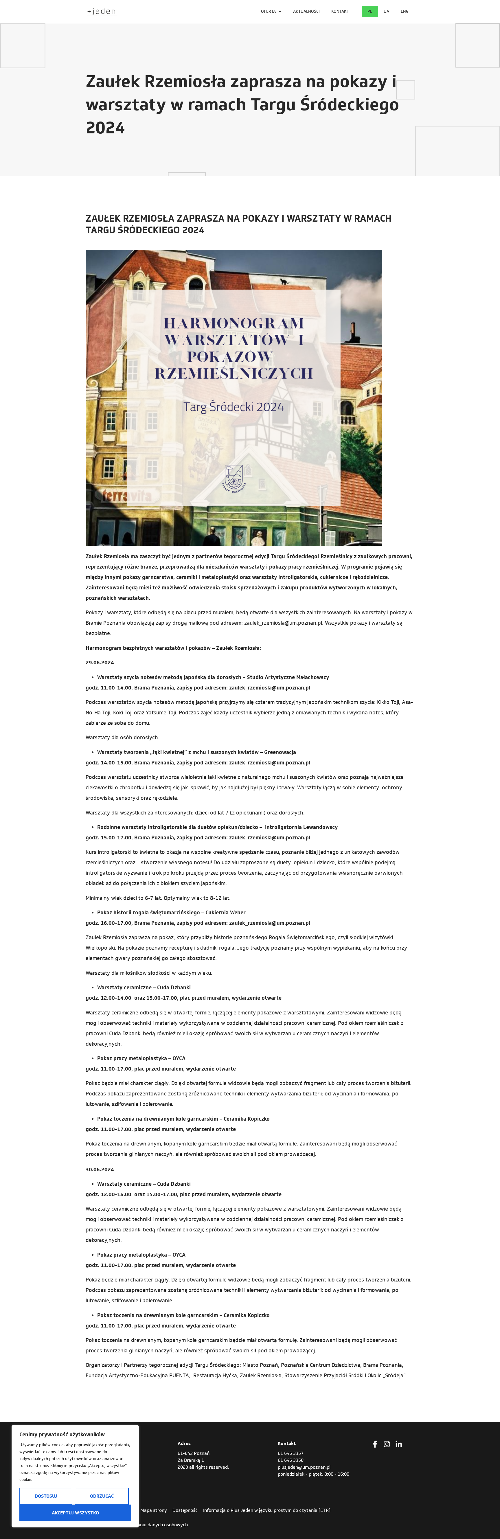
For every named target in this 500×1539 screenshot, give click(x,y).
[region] (75, 1476)
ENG (405, 11)
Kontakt (340, 11)
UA (386, 11)
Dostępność (185, 1510)
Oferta (268, 11)
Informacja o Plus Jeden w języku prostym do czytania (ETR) (266, 1510)
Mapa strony (153, 1510)
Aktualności (306, 11)
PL (369, 11)
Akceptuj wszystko (75, 1512)
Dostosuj (46, 1496)
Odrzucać (102, 1496)
